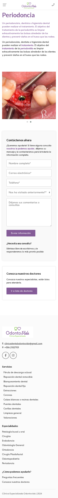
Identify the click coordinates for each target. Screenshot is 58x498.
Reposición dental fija (15, 386)
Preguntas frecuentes (13, 477)
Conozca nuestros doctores (16, 482)
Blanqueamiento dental (15, 381)
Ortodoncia (8, 449)
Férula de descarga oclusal (18, 372)
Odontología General (13, 445)
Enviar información (21, 233)
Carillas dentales (12, 408)
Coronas (8, 395)
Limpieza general (12, 413)
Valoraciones (10, 417)
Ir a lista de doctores (22, 291)
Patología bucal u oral (13, 431)
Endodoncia (8, 440)
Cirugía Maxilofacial (12, 454)
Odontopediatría (10, 458)
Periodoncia (8, 463)
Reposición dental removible (18, 377)
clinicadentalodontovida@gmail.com (23, 343)
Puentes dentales (12, 404)
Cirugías (6, 436)
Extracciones (10, 390)
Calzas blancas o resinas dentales (21, 399)
